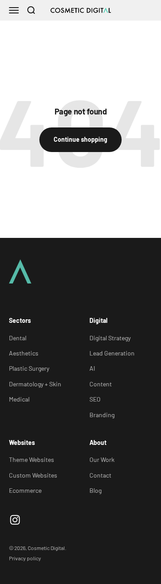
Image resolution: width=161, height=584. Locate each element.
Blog (95, 490)
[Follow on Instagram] (15, 520)
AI (92, 368)
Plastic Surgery (29, 368)
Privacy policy (25, 558)
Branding (101, 415)
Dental (17, 338)
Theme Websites (31, 459)
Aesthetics (23, 353)
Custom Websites (33, 475)
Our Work (101, 459)
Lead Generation (112, 353)
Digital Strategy (110, 338)
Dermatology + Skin (35, 384)
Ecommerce (25, 490)
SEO (95, 399)
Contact (100, 475)
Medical (19, 399)
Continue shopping (80, 139)
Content (100, 384)
